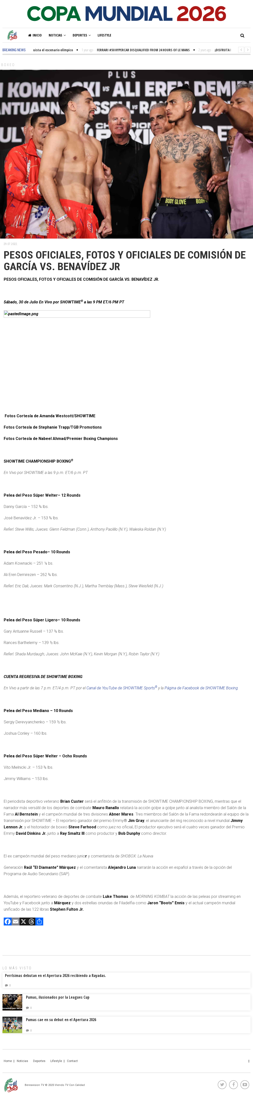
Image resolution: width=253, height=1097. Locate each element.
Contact (72, 1061)
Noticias (55, 35)
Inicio (37, 35)
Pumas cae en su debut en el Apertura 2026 (61, 1019)
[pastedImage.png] (77, 359)
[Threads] (31, 922)
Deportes (80, 35)
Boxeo (8, 65)
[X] (23, 922)
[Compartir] (39, 922)
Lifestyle (104, 35)
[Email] (16, 922)
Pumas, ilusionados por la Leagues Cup (57, 997)
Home (8, 1061)
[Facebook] (8, 922)
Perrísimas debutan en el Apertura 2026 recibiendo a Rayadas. (55, 975)
